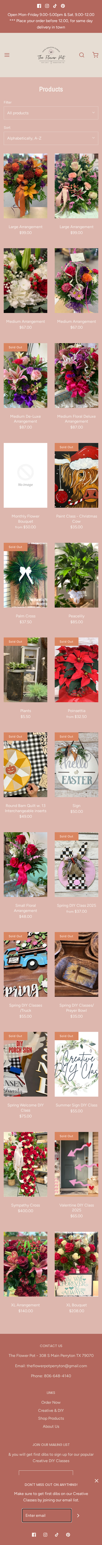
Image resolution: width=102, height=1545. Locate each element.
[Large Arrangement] (25, 186)
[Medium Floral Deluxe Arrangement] (76, 375)
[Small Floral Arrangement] (25, 864)
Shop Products (51, 1418)
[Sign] (76, 764)
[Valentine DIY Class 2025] (76, 1164)
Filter (8, 102)
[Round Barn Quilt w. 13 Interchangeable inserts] (25, 764)
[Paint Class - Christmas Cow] (76, 475)
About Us (51, 1426)
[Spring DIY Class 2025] (76, 864)
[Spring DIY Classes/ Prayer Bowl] (76, 964)
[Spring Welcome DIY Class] (25, 1064)
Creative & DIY (51, 1410)
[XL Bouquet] (76, 1264)
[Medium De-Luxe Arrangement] (25, 375)
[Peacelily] (76, 575)
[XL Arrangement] (25, 1264)
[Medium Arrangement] (25, 280)
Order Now (51, 1402)
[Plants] (25, 669)
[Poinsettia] (76, 669)
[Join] (78, 1515)
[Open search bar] (81, 55)
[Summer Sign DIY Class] (76, 1064)
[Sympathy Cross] (25, 1164)
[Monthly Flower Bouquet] (25, 475)
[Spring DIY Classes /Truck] (25, 964)
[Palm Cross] (25, 575)
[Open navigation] (7, 55)
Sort (7, 127)
